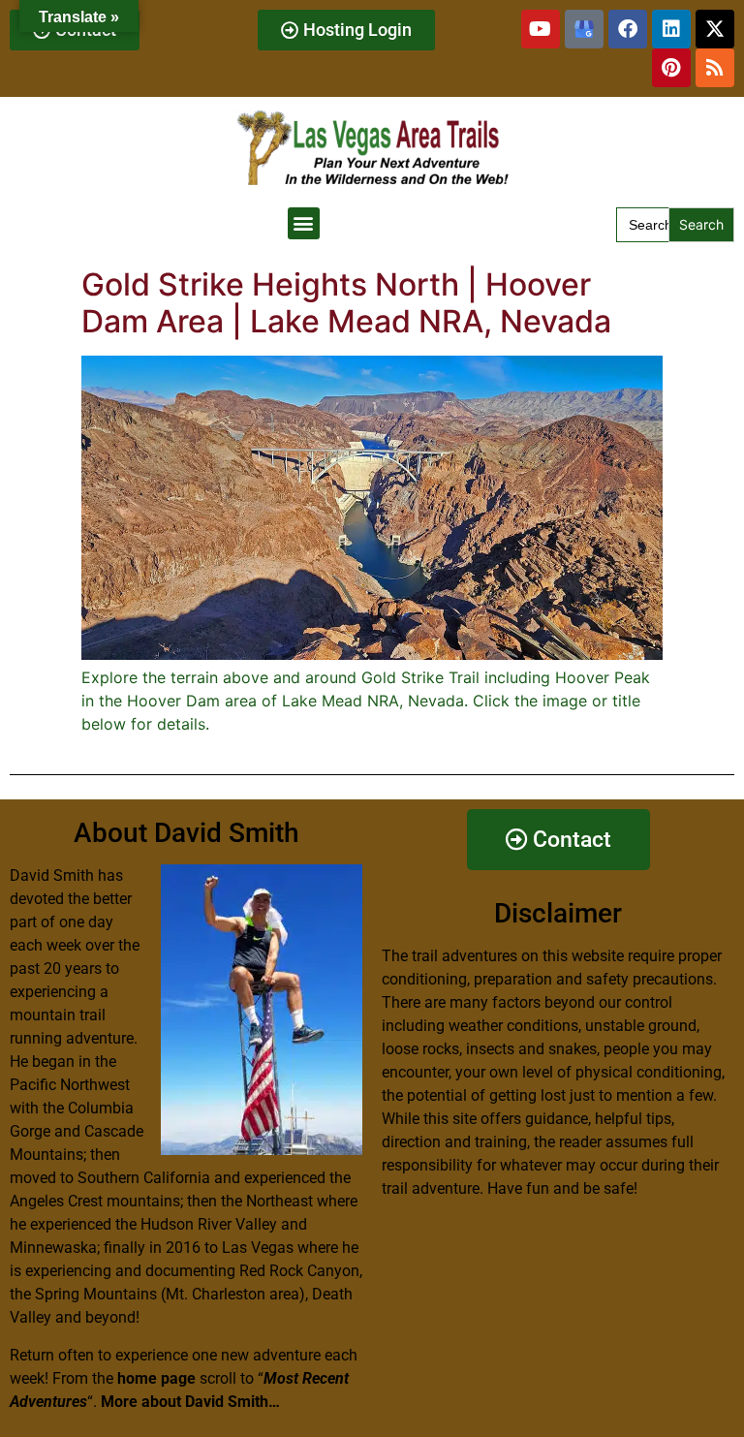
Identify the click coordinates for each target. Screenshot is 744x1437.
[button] (304, 223)
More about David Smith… (190, 1401)
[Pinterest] (671, 67)
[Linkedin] (671, 29)
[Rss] (715, 67)
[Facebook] (627, 29)
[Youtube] (540, 29)
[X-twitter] (715, 29)
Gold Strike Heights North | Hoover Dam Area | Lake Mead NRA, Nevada (346, 303)
